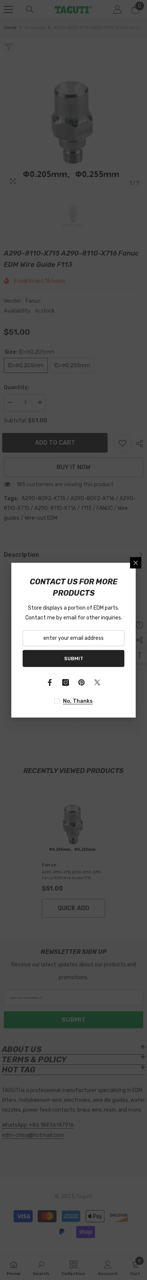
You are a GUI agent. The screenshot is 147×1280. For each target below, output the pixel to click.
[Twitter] (97, 682)
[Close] (135, 562)
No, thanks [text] (78, 701)
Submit (73, 658)
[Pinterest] (81, 682)
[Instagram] (66, 682)
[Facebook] (50, 682)
